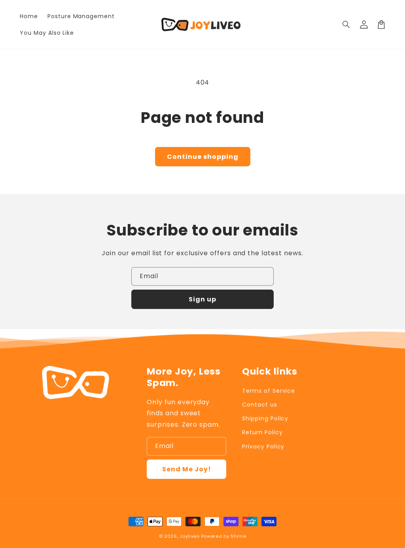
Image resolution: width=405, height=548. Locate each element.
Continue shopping (202, 156)
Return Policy (262, 432)
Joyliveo (190, 536)
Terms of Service (268, 391)
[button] (346, 24)
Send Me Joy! (186, 469)
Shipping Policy (265, 418)
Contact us (259, 405)
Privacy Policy (263, 446)
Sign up (202, 299)
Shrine (238, 536)
